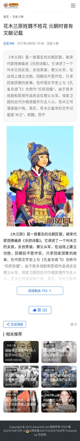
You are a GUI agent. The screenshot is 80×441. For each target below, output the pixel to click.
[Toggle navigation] (73, 6)
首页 (6, 16)
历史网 (42, 434)
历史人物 (52, 43)
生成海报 (16, 324)
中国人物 (49, 345)
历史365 (8, 43)
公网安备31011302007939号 (47, 430)
